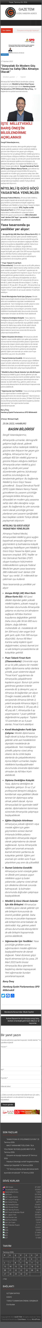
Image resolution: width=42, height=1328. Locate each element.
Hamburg (5, 54)
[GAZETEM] (3, 23)
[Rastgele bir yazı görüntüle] (38, 23)
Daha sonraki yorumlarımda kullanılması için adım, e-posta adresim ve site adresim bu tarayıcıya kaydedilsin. (20, 1097)
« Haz (5, 1279)
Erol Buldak (11, 1304)
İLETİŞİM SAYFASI (13, 1293)
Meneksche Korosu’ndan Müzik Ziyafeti (19, 1012)
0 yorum (23, 77)
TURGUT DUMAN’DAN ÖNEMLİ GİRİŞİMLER (22, 1301)
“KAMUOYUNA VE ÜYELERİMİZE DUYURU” (22, 1139)
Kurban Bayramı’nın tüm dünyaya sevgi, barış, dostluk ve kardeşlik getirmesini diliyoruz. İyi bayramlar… (22, 1021)
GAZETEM (26, 9)
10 (27, 1263)
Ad (2, 1070)
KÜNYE (9, 1297)
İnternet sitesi (5, 1086)
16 (21, 1266)
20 (5, 1270)
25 (32, 1270)
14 (10, 1266)
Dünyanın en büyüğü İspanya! (28, 30)
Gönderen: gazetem (8, 77)
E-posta (4, 1078)
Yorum (4, 1047)
